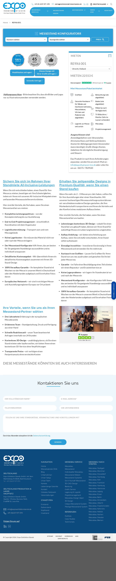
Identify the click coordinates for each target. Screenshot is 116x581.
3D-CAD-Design (71, 483)
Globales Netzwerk (48, 492)
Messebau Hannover (97, 488)
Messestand (69, 469)
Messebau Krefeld (96, 512)
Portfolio (68, 516)
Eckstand (44, 504)
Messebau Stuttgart (96, 468)
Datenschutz (63, 538)
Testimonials (70, 522)
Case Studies (70, 519)
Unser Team (45, 481)
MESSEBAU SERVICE (36, 11)
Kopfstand (45, 510)
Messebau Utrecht (96, 503)
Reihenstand (46, 507)
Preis (99, 39)
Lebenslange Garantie (49, 486)
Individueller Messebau (74, 472)
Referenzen (77, 10)
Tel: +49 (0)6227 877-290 (12, 481)
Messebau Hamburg (97, 485)
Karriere (44, 483)
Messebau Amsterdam (97, 500)
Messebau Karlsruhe (97, 509)
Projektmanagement (73, 495)
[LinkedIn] (85, 4)
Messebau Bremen (96, 520)
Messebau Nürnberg (97, 477)
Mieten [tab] (76, 55)
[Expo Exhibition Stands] (16, 8)
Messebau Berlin (95, 497)
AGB (76, 536)
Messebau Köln (95, 480)
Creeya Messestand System (76, 504)
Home (5, 22)
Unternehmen (46, 475)
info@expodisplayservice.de (83, 165)
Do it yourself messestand (75, 481)
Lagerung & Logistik (73, 492)
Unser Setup (46, 478)
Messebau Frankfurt (97, 483)
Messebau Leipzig (96, 491)
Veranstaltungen (47, 495)
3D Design (69, 501)
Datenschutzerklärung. (42, 436)
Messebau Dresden (96, 517)
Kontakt (109, 10)
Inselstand (45, 513)
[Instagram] (87, 4)
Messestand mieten (72, 475)
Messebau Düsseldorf (97, 474)
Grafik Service (70, 489)
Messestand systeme (73, 478)
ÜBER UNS (92, 11)
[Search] (111, 4)
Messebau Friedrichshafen (99, 506)
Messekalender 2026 (49, 469)
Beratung (68, 486)
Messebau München (97, 471)
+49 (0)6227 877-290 (15, 513)
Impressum (69, 536)
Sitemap (50, 536)
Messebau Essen (95, 494)
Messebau (69, 466)
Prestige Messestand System (76, 507)
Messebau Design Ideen (74, 498)
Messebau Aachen (96, 514)
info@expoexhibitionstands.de (19, 509)
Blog (43, 472)
